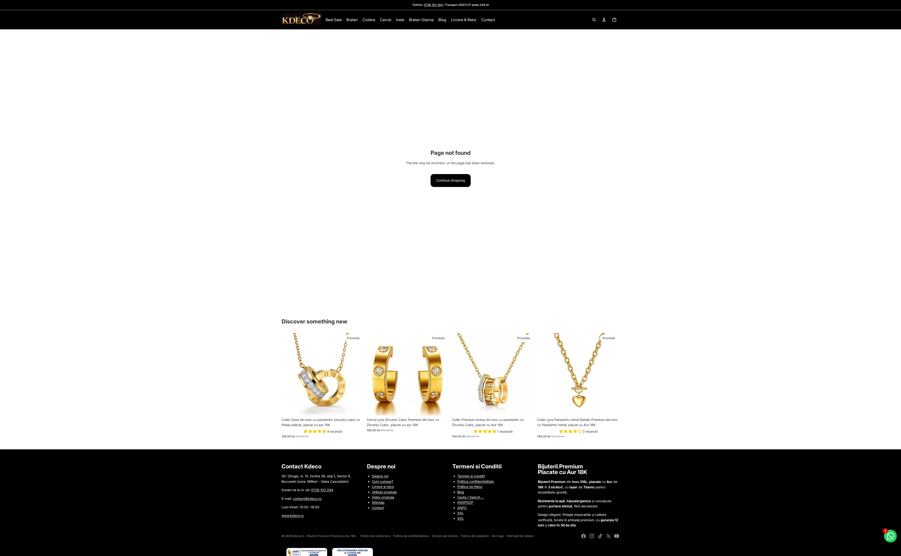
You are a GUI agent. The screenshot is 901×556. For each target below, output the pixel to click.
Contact (378, 508)
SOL (460, 518)
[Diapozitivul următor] (357, 374)
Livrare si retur (383, 487)
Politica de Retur (469, 487)
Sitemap (378, 502)
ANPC (462, 508)
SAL (460, 513)
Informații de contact (520, 536)
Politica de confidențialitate (411, 536)
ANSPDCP (465, 502)
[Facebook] (583, 536)
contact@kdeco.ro (307, 499)
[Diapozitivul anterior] (289, 374)
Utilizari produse (384, 492)
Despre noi (380, 476)
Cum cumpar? (382, 481)
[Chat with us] (890, 536)
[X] (608, 536)
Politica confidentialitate (475, 481)
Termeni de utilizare (444, 536)
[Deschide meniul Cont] (604, 20)
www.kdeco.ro (293, 515)
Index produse (383, 497)
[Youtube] (616, 536)
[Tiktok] (600, 536)
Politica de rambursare (375, 536)
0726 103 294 (322, 490)
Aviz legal (497, 536)
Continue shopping (450, 180)
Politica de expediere (475, 536)
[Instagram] (592, 536)
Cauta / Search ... (470, 497)
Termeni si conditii (471, 476)
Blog (460, 492)
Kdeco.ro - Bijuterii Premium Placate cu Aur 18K (324, 536)
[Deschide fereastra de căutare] (594, 20)
